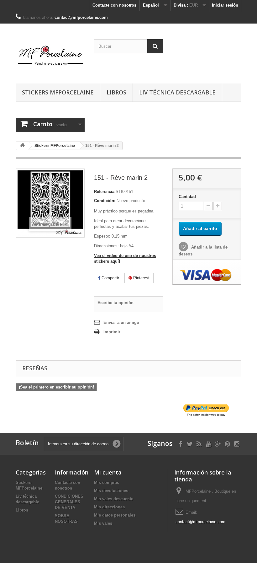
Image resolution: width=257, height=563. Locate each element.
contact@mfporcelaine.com (200, 521)
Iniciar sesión (225, 5)
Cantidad (187, 196)
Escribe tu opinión (115, 302)
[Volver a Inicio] (22, 146)
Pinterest (140, 278)
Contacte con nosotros (114, 5)
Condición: (104, 200)
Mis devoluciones (111, 490)
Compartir (109, 278)
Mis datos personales (114, 515)
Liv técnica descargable (177, 92)
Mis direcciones (109, 507)
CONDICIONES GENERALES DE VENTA (69, 502)
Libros (116, 92)
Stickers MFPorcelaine (58, 92)
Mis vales (103, 523)
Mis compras (106, 482)
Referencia (104, 191)
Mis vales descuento (114, 498)
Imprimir (111, 332)
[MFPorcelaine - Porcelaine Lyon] (50, 56)
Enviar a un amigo (121, 322)
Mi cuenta (108, 472)
